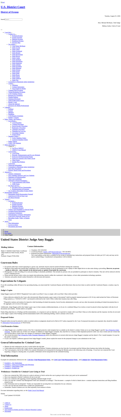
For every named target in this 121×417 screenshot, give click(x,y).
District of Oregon (10, 12)
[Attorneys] (11, 172)
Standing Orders (13, 136)
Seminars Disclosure (14, 99)
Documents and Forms (15, 226)
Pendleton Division (18, 41)
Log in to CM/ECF (18, 148)
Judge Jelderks (16, 65)
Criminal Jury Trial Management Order (94, 360)
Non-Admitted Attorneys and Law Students (21, 175)
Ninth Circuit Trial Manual (36, 390)
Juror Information (13, 223)
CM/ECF (7, 403)
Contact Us (11, 34)
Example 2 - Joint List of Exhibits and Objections (19, 364)
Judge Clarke (16, 58)
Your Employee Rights (19, 88)
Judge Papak (16, 71)
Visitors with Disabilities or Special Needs (20, 209)
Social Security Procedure (20, 126)
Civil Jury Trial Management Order (39, 360)
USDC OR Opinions (14, 143)
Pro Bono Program (14, 197)
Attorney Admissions (14, 174)
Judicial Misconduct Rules (16, 100)
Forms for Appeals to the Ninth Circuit (23, 158)
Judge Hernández (17, 61)
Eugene (10, 111)
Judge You (15, 80)
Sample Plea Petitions (18, 162)
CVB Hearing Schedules (15, 116)
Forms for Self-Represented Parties (22, 157)
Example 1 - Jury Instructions (13, 363)
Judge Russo (16, 75)
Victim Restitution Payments (16, 92)
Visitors (7, 199)
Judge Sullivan (16, 78)
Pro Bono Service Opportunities (21, 187)
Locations (11, 201)
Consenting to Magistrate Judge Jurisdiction (21, 82)
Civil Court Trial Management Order (66, 360)
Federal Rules (16, 134)
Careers (10, 83)
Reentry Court (12, 102)
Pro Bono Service (13, 186)
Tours (10, 220)
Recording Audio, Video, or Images (19, 218)
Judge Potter (15, 73)
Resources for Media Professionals (18, 105)
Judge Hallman (16, 59)
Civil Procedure (16, 122)
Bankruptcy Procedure (19, 128)
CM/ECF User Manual (19, 150)
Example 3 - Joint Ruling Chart (14, 366)
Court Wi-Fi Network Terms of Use (19, 216)
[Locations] (15, 201)
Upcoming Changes (18, 133)
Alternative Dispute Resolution (17, 180)
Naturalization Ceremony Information (19, 214)
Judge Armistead (17, 51)
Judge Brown (16, 56)
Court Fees (11, 163)
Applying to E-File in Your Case (18, 196)
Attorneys (7, 172)
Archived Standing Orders (20, 140)
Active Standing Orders (19, 138)
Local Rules (12, 121)
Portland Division (17, 36)
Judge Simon (16, 76)
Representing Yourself (11, 192)
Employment (8, 408)
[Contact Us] (16, 34)
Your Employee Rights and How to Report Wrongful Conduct (23, 409)
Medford (11, 112)
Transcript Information (15, 165)
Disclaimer (8, 411)
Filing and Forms (10, 145)
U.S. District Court (13, 7)
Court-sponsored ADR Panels (21, 182)
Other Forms (16, 160)
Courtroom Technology (15, 213)
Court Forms (12, 151)
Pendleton (11, 114)
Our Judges (11, 44)
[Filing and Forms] (15, 145)
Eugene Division (17, 37)
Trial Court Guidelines (15, 179)
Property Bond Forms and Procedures (19, 170)
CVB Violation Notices (15, 94)
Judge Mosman (16, 68)
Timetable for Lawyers (19, 131)
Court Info (8, 32)
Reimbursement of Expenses (20, 189)
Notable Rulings (13, 97)
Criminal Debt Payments (15, 90)
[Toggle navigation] (1, 29)
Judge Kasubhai (17, 66)
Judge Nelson (16, 70)
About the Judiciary (14, 104)
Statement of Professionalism (17, 177)
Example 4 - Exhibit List (12, 368)
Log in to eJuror (13, 225)
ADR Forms (16, 184)
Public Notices (12, 141)
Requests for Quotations (15, 95)
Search (3, 19)
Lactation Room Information (16, 211)
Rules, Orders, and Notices (13, 119)
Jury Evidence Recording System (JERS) (20, 191)
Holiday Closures (13, 117)
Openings (15, 85)
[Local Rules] (16, 121)
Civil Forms (15, 153)
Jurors (6, 221)
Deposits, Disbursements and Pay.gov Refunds (26, 155)
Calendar (7, 107)
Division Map (16, 42)
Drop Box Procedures (14, 168)
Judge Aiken (16, 49)
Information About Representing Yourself (20, 194)
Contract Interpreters (18, 87)
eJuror (6, 406)
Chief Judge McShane (18, 46)
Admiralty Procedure (18, 129)
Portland (10, 109)
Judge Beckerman (17, 54)
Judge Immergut (17, 63)
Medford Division (17, 39)
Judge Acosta (16, 48)
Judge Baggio (16, 53)
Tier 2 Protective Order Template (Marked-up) (32, 335)
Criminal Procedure (18, 124)
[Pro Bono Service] (19, 186)
